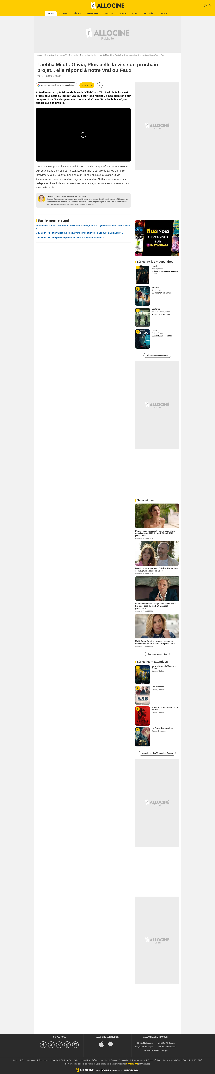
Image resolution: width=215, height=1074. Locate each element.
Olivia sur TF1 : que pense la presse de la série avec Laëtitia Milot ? (70, 237)
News (51, 13)
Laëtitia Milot (84, 170)
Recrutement (44, 1060)
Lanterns (156, 309)
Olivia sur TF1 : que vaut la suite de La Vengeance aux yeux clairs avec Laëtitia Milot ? (79, 233)
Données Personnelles (120, 1060)
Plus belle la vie (45, 187)
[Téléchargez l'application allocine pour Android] (112, 1044)
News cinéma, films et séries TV (55, 55)
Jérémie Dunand (53, 196)
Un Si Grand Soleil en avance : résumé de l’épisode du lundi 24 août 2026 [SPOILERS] (155, 642)
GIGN (154, 330)
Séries (77, 13)
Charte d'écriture (154, 1060)
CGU (63, 1060)
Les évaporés (158, 687)
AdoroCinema (164, 1046)
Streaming (93, 13)
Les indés (147, 13)
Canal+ (163, 13)
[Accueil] (107, 5)
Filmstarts (140, 1043)
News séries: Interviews (88, 55)
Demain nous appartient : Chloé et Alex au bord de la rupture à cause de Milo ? (156, 569)
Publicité (54, 1060)
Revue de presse (138, 1060)
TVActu (109, 13)
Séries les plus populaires (157, 355)
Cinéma (64, 13)
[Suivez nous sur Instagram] (59, 1044)
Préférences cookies (100, 1060)
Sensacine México (152, 1050)
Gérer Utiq (187, 1060)
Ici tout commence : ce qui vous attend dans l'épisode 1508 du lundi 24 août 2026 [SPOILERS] (155, 605)
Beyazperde (141, 1046)
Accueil (39, 55)
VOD (134, 13)
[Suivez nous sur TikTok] (68, 1044)
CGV (69, 1060)
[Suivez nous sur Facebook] (43, 1044)
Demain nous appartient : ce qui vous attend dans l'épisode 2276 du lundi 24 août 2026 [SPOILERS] (155, 533)
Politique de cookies (82, 1060)
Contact (16, 1060)
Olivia (90, 166)
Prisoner (156, 287)
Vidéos (122, 13)
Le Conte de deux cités (162, 728)
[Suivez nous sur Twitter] (51, 1044)
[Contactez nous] (76, 1044)
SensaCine (163, 1043)
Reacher (155, 266)
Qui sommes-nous (29, 1060)
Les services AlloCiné (171, 1060)
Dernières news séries (157, 654)
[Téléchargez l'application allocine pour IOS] (103, 1044)
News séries (73, 55)
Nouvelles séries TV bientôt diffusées (157, 753)
